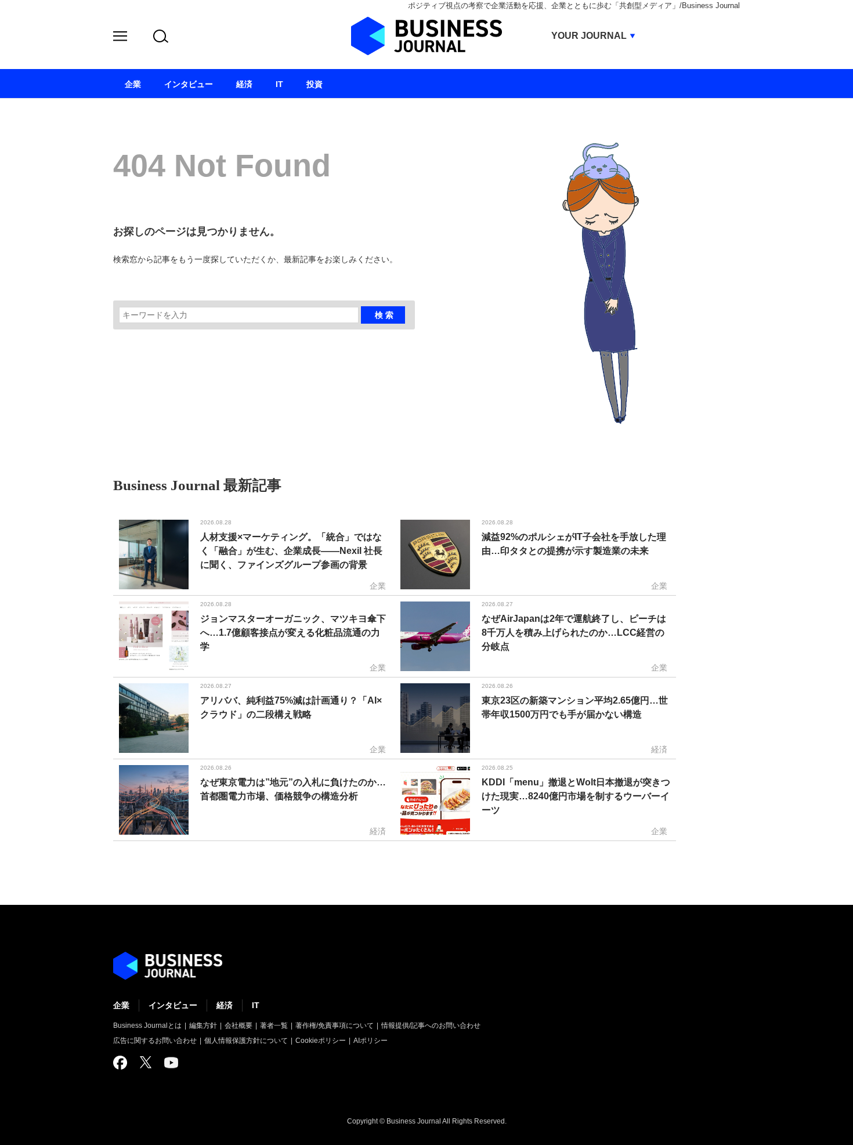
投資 (314, 84)
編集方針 (203, 1025)
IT (255, 1005)
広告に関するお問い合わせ (155, 1041)
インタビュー (173, 1005)
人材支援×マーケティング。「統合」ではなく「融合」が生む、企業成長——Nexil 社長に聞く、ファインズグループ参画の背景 (291, 551)
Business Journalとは (147, 1025)
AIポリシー (370, 1041)
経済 (224, 1005)
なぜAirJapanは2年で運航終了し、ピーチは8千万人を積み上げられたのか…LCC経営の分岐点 (574, 632)
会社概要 (238, 1025)
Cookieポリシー (320, 1041)
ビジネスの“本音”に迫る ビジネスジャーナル (167, 966)
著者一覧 (274, 1025)
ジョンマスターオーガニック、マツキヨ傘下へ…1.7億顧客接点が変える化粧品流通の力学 (293, 632)
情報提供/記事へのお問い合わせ (430, 1025)
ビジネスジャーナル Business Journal (426, 36)
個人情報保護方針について (246, 1041)
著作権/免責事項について (334, 1025)
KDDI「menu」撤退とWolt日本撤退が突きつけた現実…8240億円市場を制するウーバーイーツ (576, 796)
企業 (121, 1005)
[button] (120, 38)
